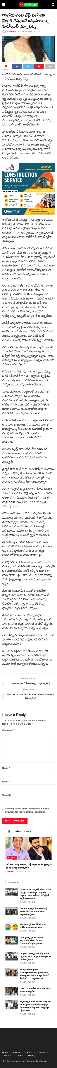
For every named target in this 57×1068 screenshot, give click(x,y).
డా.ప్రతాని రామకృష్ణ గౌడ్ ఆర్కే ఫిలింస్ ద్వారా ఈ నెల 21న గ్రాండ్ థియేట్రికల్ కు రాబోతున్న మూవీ (35, 956)
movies (12, 857)
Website (6, 795)
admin (13, 31)
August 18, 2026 (28, 947)
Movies (16, 1052)
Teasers (6, 1055)
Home (5, 1052)
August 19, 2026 (28, 931)
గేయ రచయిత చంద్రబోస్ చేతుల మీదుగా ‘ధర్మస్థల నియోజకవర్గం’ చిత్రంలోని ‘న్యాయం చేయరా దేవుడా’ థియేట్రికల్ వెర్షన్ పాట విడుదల (35, 893)
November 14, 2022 (31, 31)
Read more (14, 882)
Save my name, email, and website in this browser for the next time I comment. (27, 810)
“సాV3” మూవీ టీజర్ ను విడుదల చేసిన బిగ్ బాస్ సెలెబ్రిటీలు (35, 989)
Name (6, 768)
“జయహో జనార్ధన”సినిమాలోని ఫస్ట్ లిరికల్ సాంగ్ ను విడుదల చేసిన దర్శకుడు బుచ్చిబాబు (33, 911)
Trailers (19, 1055)
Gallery (31, 1055)
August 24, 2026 (28, 902)
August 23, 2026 (28, 918)
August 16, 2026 (28, 1014)
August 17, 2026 (28, 995)
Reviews (41, 1052)
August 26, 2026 (23, 871)
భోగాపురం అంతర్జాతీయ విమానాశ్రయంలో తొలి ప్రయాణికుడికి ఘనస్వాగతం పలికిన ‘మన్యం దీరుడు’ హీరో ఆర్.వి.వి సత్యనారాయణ (34, 973)
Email (6, 781)
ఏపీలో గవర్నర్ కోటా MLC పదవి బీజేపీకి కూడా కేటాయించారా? (33, 925)
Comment (8, 730)
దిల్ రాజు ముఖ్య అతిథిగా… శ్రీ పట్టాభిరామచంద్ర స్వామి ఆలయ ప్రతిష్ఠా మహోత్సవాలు (28, 866)
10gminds (42, 1061)
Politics (28, 1052)
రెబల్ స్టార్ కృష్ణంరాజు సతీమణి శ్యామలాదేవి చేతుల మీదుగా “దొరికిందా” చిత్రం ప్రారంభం (31, 940)
